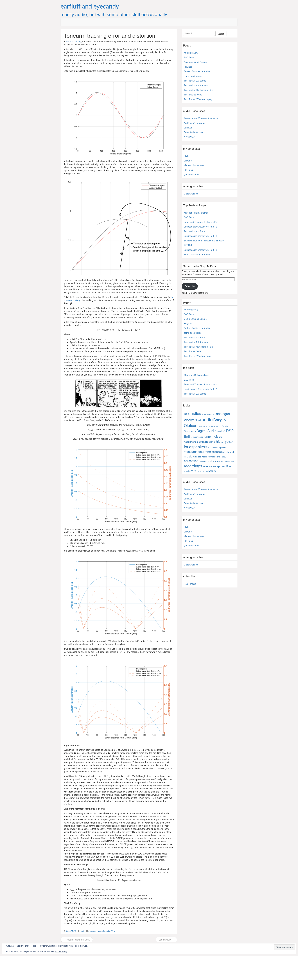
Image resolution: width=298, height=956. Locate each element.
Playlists (188, 66)
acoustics (192, 413)
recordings (193, 465)
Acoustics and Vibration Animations (201, 118)
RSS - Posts (190, 583)
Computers (190, 431)
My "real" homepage (194, 165)
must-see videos (200, 456)
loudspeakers (195, 446)
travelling (187, 471)
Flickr (186, 155)
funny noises (212, 436)
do (218, 431)
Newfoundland (214, 456)
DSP (230, 430)
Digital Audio (206, 430)
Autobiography (191, 52)
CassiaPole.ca (191, 193)
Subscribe (190, 286)
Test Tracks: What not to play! (198, 99)
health (202, 441)
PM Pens (188, 169)
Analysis (101, 931)
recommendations (227, 461)
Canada (225, 426)
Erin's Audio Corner (193, 132)
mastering (216, 447)
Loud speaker (165, 939)
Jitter (230, 441)
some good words (192, 75)
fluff (187, 436)
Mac (209, 447)
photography (214, 461)
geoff (82, 931)
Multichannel (227, 451)
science (207, 466)
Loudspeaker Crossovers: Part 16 (200, 235)
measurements (194, 451)
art (199, 420)
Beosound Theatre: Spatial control (200, 221)
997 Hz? (188, 245)
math (224, 447)
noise (223, 456)
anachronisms (208, 414)
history (221, 441)
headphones (191, 442)
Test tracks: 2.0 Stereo (195, 80)
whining (213, 470)
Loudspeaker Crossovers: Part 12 (200, 226)
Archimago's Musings (194, 122)
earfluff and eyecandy (90, 7)
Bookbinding (215, 426)
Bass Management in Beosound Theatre (204, 240)
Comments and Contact (195, 62)
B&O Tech (189, 57)
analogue (92, 931)
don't (223, 431)
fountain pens (197, 436)
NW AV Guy (189, 136)
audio (108, 931)
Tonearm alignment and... (77, 939)
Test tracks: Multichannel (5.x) (198, 89)
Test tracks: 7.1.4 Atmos (196, 85)
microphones (213, 452)
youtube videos (191, 174)
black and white (204, 426)
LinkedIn (188, 160)
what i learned (203, 471)
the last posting (73, 41)
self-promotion (222, 466)
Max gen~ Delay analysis (196, 212)
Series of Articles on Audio (197, 71)
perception (191, 460)
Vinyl (113, 931)
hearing (210, 441)
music (188, 456)
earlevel (188, 127)
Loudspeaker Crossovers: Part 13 (200, 249)
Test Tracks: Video (193, 94)
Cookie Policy (61, 951)
